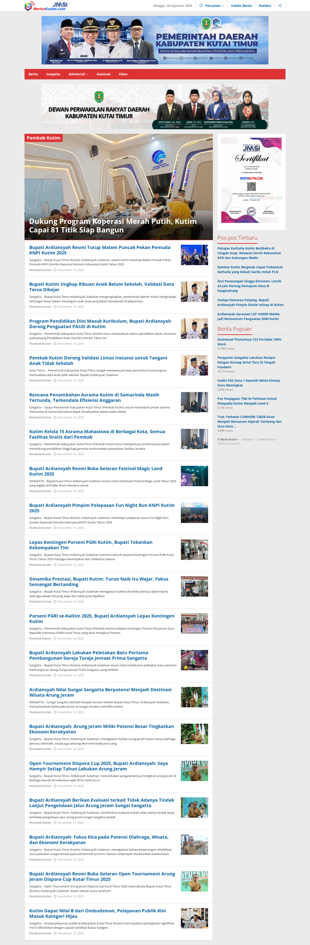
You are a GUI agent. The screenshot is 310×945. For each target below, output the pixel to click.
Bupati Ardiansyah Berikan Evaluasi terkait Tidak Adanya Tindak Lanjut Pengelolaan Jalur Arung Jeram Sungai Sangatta (101, 802)
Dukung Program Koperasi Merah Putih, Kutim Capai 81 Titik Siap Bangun (113, 225)
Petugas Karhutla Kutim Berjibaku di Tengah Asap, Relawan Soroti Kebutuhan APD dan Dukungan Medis (249, 253)
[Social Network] (280, 5)
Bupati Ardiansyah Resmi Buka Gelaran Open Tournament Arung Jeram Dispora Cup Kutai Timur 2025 (102, 876)
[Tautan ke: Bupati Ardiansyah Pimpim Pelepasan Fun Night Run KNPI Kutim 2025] (194, 512)
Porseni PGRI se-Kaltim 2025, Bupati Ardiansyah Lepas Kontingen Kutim (102, 618)
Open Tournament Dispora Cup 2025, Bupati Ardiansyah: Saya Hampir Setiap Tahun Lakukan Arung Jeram (98, 766)
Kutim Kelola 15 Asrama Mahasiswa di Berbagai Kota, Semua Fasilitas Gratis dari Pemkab (97, 434)
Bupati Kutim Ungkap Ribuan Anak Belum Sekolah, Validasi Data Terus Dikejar (101, 287)
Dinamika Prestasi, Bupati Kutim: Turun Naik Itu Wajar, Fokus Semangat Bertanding (98, 581)
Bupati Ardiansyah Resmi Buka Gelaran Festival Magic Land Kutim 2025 (95, 471)
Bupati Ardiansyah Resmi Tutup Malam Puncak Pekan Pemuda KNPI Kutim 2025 (99, 250)
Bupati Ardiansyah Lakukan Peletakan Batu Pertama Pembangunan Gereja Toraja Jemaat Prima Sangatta (88, 655)
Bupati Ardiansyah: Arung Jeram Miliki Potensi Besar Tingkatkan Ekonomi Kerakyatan (101, 729)
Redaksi (247, 439)
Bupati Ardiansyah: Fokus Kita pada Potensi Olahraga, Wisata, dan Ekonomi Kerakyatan (99, 839)
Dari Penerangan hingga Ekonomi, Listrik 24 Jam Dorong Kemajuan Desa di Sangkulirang (249, 286)
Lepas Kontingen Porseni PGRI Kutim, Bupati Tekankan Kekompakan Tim (91, 545)
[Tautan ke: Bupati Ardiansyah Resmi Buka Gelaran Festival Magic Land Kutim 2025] (194, 476)
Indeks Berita (266, 439)
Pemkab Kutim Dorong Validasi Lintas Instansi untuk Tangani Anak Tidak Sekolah (98, 360)
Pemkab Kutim (40, 270)
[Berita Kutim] (46, 5)
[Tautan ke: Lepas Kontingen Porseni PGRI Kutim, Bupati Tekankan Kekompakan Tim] (194, 549)
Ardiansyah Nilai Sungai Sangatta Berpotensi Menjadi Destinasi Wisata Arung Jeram (100, 692)
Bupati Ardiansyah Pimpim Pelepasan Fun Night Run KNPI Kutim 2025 (102, 508)
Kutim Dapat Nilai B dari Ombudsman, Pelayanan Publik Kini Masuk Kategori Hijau (97, 913)
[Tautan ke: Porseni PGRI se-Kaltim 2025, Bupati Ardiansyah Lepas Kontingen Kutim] (194, 623)
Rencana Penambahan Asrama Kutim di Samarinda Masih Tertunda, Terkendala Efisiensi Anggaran (94, 397)
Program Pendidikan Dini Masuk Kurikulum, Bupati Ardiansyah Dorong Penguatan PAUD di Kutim (100, 324)
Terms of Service (228, 443)
